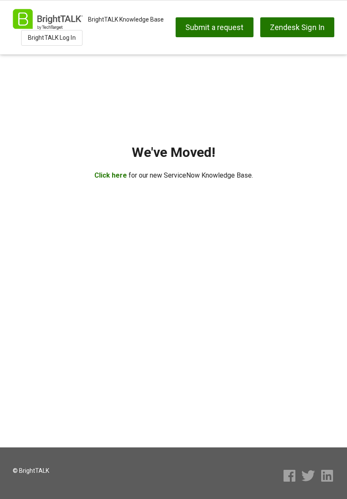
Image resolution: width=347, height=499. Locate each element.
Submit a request (214, 27)
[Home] (48, 19)
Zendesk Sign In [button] (297, 27)
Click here (110, 175)
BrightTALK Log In (52, 37)
